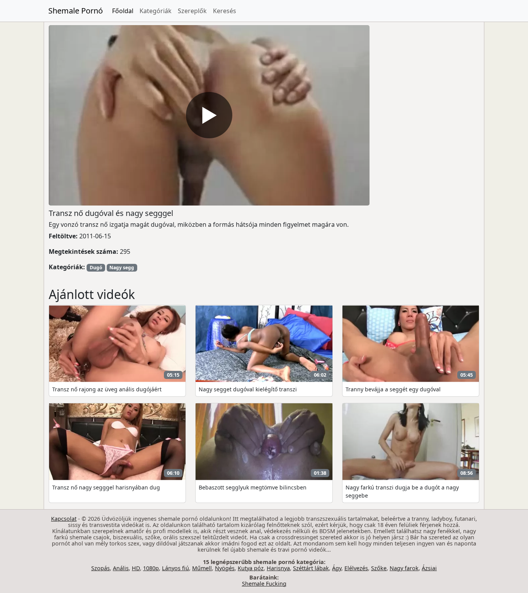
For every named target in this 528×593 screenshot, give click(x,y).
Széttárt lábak (311, 568)
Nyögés (225, 568)
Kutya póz (251, 568)
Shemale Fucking (264, 583)
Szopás (100, 568)
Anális (121, 568)
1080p (151, 568)
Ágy (336, 568)
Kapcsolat (64, 518)
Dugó (96, 267)
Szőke (379, 568)
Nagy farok (404, 568)
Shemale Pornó (75, 10)
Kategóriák (156, 11)
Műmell (202, 568)
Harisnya (278, 568)
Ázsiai (429, 568)
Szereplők (192, 11)
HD (136, 568)
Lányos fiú (175, 568)
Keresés (224, 11)
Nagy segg (121, 267)
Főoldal (122, 11)
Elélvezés (356, 568)
